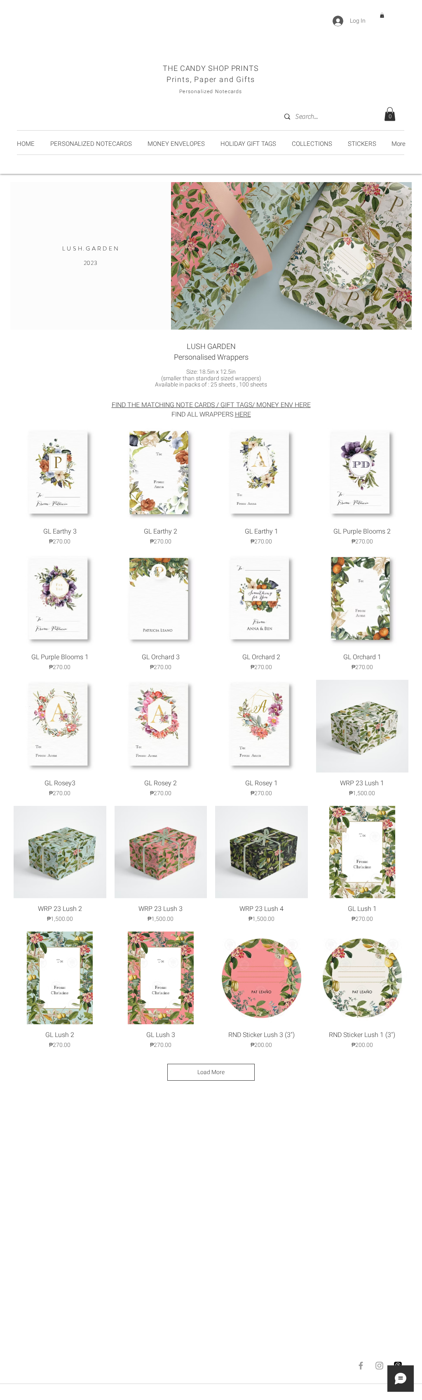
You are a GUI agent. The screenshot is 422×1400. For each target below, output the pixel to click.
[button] (382, 15)
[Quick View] (60, 474)
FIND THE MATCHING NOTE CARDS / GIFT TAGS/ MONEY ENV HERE (211, 405)
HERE (243, 414)
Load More (211, 1072)
